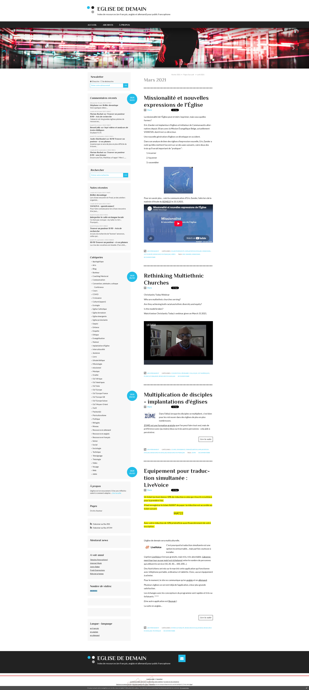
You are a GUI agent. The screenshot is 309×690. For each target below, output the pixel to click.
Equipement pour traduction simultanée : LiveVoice (177, 478)
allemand (202, 580)
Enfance (96, 327)
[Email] (182, 658)
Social (95, 445)
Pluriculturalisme (99, 415)
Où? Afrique (97, 379)
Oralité (95, 375)
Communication (99, 280)
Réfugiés (96, 423)
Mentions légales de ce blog (140, 684)
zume (194, 453)
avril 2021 (200, 75)
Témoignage (97, 456)
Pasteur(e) (97, 412)
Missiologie (97, 364)
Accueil (92, 25)
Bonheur (96, 272)
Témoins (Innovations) (99, 560)
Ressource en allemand (102, 430)
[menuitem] (94, 24)
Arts (94, 265)
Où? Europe (97, 390)
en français (94, 628)
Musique (96, 371)
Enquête (96, 331)
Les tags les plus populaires (171, 681)
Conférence (99, 287)
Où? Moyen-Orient (100, 404)
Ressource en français (101, 437)
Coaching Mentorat (100, 276)
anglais (189, 580)
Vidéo (95, 463)
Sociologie (97, 448)
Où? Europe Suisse (100, 401)
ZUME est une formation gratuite (159, 425)
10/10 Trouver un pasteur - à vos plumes (109, 242)
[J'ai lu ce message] (307, 688)
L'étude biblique (99, 360)
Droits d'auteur (96, 511)
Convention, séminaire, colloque (105, 283)
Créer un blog (150, 679)
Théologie (97, 459)
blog (191, 684)
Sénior (95, 441)
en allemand (94, 635)
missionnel (97, 368)
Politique (96, 419)
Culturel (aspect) (99, 302)
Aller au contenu (7, 2)
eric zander (187, 254)
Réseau (95, 426)
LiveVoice (156, 556)
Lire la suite (116, 493)
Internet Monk (96, 563)
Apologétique (98, 261)
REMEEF (166, 201)
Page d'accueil (188, 75)
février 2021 (176, 75)
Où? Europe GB (99, 397)
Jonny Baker (95, 567)
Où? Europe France (100, 393)
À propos (124, 25)
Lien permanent (153, 251)
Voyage (96, 467)
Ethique (96, 335)
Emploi (95, 324)
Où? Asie (96, 386)
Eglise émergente (100, 316)
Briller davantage (110, 105)
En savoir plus (184, 688)
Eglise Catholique (100, 309)
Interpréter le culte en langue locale (107, 217)
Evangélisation (99, 338)
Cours (95, 291)
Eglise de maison (99, 313)
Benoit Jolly (95, 127)
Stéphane (94, 105)
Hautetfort (159, 679)
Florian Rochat (96, 114)
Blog (94, 269)
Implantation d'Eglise (101, 346)
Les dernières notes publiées (155, 681)
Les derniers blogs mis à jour (138, 681)
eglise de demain (121, 9)
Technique (97, 452)
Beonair (172, 601)
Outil (95, 408)
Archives (108, 25)
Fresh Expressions (97, 570)
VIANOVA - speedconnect (102, 206)
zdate (95, 474)
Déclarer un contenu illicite (123, 684)
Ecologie (96, 305)
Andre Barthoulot (98, 139)
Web (94, 470)
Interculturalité (99, 349)
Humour (96, 342)
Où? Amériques (99, 382)
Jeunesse (96, 353)
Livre (95, 357)
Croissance (97, 298)
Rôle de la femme (97, 574)
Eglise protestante (100, 320)
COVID (95, 294)
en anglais (94, 632)
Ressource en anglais (101, 434)
